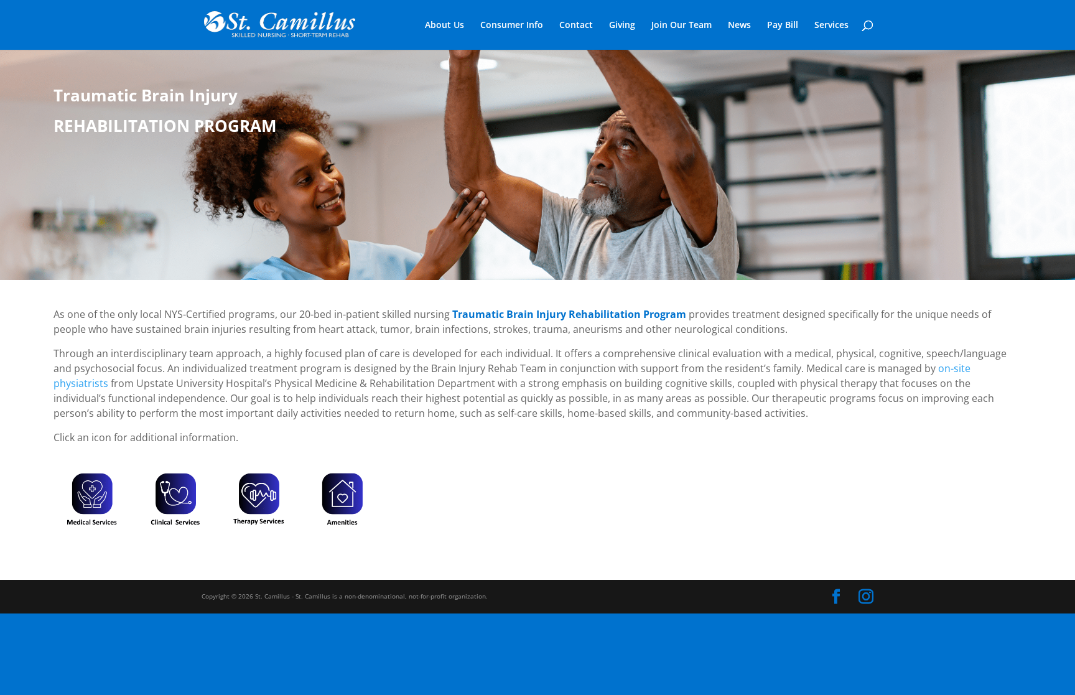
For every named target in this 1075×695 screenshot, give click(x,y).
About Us (444, 25)
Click (92, 498)
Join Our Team (681, 25)
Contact (576, 25)
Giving (622, 25)
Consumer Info (511, 25)
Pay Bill (782, 25)
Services (831, 25)
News (739, 25)
